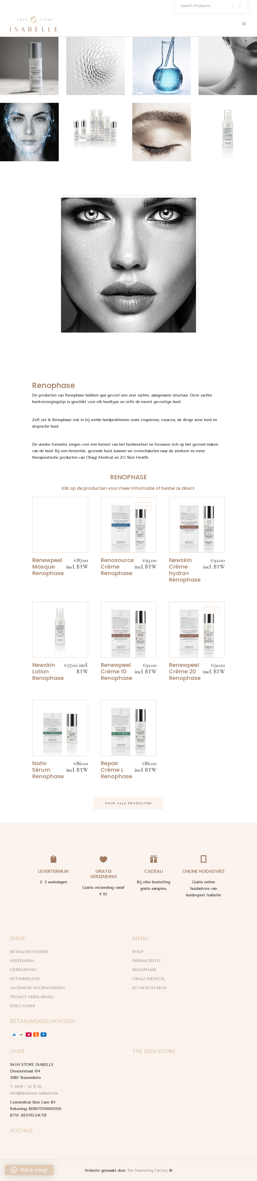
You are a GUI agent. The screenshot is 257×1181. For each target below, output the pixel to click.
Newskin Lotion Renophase (48, 671)
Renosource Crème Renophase (117, 566)
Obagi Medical (99, 457)
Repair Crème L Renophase (116, 769)
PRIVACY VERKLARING (32, 997)
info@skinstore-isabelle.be (34, 1093)
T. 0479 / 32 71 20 (26, 1086)
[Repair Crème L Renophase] (128, 728)
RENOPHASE (144, 970)
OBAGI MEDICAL (148, 979)
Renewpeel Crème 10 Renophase (116, 671)
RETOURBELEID (24, 979)
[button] (29, 1170)
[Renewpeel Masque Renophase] (60, 525)
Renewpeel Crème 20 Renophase (185, 671)
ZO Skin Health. (134, 457)
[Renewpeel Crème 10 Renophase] (128, 629)
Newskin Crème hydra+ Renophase (185, 570)
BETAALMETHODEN (29, 952)
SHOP (138, 952)
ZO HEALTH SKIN (149, 988)
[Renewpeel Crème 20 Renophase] (197, 629)
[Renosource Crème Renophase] (128, 525)
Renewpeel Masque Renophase (48, 566)
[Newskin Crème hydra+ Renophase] (197, 525)
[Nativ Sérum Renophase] (60, 728)
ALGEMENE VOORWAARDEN (37, 988)
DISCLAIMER (22, 1006)
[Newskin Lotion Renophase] (60, 629)
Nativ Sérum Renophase (48, 769)
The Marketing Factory (147, 1170)
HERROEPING (23, 970)
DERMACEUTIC (146, 961)
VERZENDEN (22, 961)
